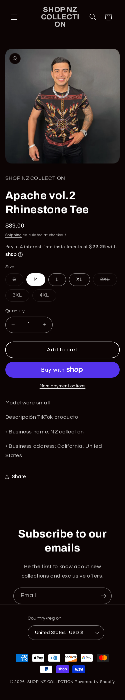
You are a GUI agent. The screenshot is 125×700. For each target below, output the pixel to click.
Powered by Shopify (95, 682)
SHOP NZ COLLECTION (50, 682)
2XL (108, 281)
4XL (48, 297)
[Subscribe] (103, 596)
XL (79, 279)
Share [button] (19, 476)
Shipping (13, 235)
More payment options (63, 386)
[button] (14, 17)
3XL (21, 297)
